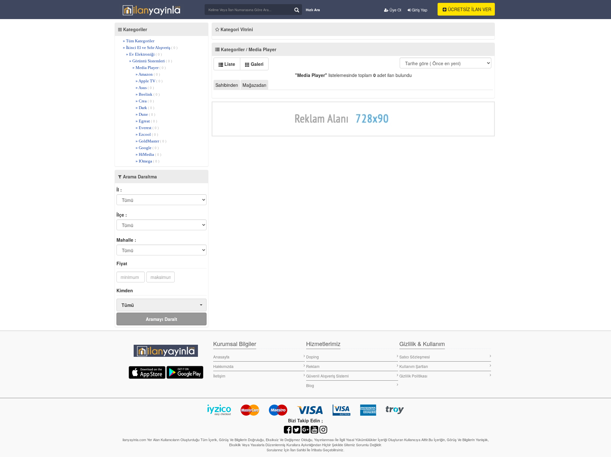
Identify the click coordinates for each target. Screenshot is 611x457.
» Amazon (148, 74)
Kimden (124, 290)
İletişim (219, 375)
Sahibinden (226, 85)
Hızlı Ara (313, 9)
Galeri (256, 64)
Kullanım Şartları (413, 366)
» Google (147, 147)
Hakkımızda (223, 366)
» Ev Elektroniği (144, 54)
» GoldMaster (151, 141)
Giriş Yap (419, 9)
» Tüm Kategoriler (138, 40)
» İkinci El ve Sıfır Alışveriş (150, 47)
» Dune (145, 114)
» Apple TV (149, 81)
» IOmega (147, 161)
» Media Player (149, 67)
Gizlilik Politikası (413, 375)
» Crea (145, 101)
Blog (310, 385)
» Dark (145, 107)
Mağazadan (254, 85)
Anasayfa (221, 356)
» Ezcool (147, 134)
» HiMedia (148, 154)
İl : (119, 189)
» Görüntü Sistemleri (150, 61)
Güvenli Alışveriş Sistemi (327, 375)
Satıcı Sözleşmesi (414, 356)
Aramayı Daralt (161, 319)
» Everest (147, 127)
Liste (229, 64)
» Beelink (148, 94)
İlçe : (121, 214)
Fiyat (121, 263)
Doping (312, 356)
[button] (161, 305)
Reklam (313, 366)
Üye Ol (395, 9)
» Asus (145, 87)
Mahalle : (126, 240)
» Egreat (146, 121)
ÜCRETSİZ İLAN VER (468, 9)
